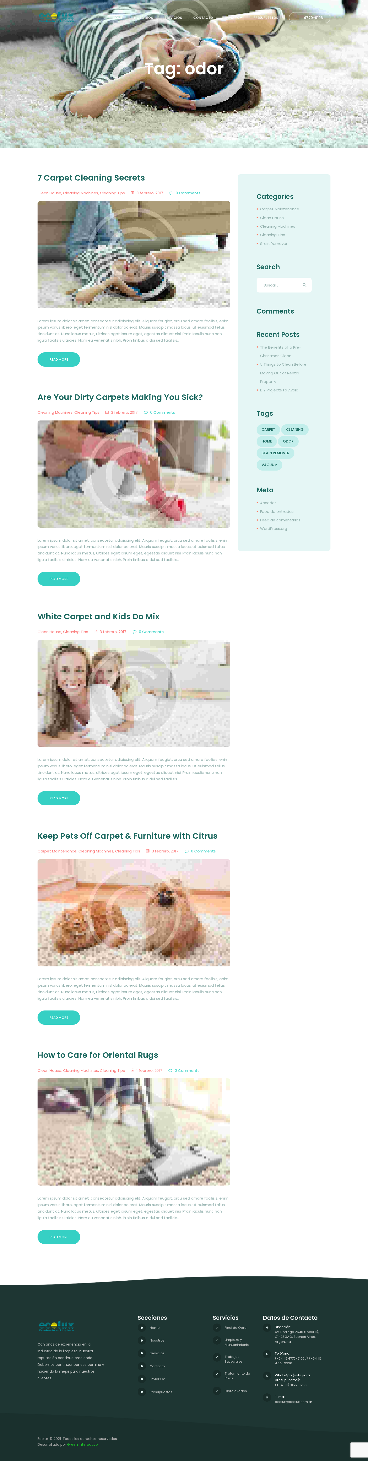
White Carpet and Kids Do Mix (98, 616)
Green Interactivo (82, 1444)
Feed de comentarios (280, 520)
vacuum (269, 464)
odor (288, 441)
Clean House (49, 193)
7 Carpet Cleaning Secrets (91, 178)
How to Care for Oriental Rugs (98, 1055)
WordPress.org (273, 528)
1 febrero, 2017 (149, 1070)
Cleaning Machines (80, 193)
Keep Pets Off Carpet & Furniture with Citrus (128, 836)
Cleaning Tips (112, 193)
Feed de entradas (277, 511)
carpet (268, 429)
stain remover (275, 453)
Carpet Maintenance (57, 851)
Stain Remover (273, 243)
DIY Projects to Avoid (279, 390)
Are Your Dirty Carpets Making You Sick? (120, 397)
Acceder (268, 502)
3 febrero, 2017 (149, 193)
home (267, 441)
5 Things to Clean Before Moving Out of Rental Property (283, 373)
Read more (59, 359)
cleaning (295, 429)
